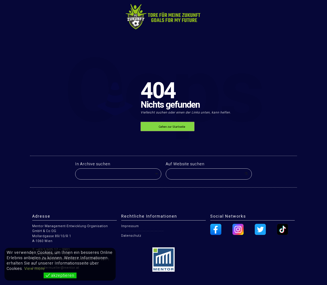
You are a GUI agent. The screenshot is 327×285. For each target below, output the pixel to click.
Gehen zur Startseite (172, 126)
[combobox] (118, 174)
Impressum (130, 226)
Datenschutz (131, 235)
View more (34, 269)
